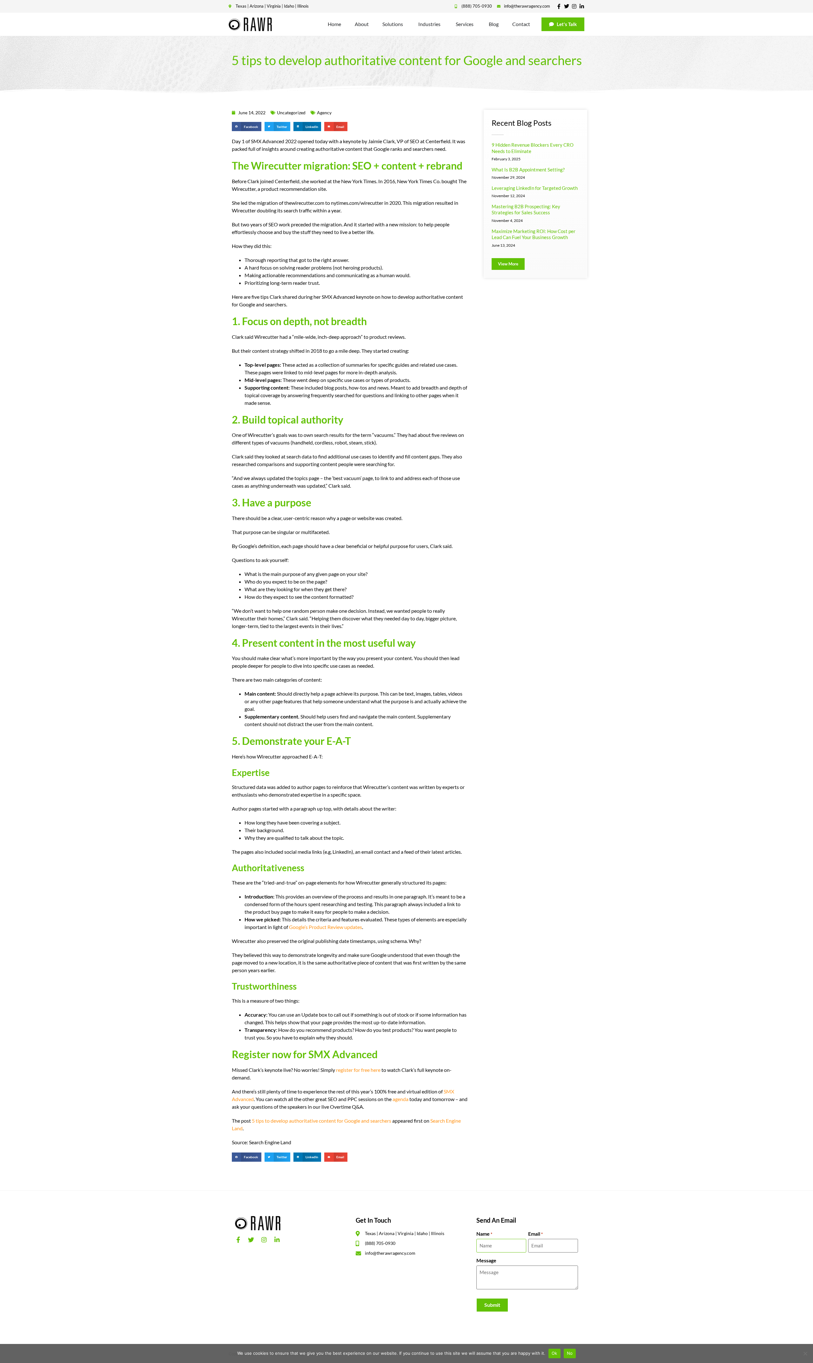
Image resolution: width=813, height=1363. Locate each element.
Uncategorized (291, 112)
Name (484, 1233)
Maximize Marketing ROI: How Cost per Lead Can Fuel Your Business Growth (533, 234)
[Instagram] (574, 6)
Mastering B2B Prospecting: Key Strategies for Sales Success (526, 210)
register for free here (358, 1070)
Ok (554, 1353)
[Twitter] (566, 6)
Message (486, 1260)
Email (535, 1233)
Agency (324, 112)
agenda (400, 1099)
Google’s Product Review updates (325, 927)
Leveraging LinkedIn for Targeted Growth (535, 188)
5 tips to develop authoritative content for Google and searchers (321, 1121)
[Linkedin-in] (581, 6)
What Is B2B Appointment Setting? (528, 169)
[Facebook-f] (558, 6)
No (570, 1353)
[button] (246, 126)
